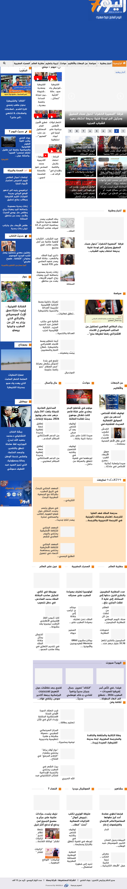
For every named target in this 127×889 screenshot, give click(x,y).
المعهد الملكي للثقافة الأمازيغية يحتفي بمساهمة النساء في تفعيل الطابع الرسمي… (57, 550)
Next (120, 96)
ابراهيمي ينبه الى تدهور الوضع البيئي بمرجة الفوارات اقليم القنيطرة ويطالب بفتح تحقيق (15, 195)
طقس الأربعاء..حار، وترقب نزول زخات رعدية (15, 227)
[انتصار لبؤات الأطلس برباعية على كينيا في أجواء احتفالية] (55, 114)
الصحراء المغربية (22, 63)
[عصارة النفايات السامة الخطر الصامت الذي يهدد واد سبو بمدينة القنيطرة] (16, 359)
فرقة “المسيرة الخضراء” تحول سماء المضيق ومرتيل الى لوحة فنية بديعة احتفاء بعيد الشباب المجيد (96, 119)
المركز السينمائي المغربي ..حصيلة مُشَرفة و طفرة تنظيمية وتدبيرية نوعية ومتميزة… (57, 736)
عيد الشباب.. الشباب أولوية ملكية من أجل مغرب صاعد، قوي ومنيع (47, 243)
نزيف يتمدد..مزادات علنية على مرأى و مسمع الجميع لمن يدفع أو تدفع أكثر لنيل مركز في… (46, 821)
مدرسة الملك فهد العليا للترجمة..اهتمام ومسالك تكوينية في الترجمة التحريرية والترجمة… (104, 517)
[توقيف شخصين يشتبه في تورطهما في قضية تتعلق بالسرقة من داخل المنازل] (85, 450)
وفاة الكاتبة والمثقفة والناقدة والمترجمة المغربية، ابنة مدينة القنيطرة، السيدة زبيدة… (104, 739)
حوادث (63, 63)
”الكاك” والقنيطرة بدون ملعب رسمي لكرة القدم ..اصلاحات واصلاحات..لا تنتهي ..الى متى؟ (16, 109)
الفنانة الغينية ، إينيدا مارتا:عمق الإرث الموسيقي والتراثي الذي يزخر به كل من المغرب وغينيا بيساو (16, 318)
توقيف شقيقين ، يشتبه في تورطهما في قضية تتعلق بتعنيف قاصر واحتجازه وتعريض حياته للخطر (82, 191)
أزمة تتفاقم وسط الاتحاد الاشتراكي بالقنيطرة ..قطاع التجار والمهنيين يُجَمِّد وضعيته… (57, 347)
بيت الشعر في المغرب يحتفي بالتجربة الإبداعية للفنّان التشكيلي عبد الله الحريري (55, 773)
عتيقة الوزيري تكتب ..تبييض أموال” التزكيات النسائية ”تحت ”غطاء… (79, 819)
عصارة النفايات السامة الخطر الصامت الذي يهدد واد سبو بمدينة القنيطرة (16, 381)
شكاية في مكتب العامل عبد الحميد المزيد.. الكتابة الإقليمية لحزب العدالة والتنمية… (57, 328)
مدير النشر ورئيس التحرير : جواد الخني (97, 880)
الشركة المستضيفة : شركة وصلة (60, 880)
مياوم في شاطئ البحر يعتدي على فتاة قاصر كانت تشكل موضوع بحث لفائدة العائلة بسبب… (79, 415)
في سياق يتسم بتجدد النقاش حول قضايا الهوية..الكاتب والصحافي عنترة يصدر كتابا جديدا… (56, 514)
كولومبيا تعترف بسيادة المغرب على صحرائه (79, 594)
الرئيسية (117, 63)
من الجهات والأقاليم (77, 63)
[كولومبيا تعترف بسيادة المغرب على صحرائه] (79, 580)
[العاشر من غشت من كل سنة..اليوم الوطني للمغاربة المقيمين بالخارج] (118, 611)
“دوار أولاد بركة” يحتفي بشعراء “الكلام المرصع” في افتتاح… (47, 754)
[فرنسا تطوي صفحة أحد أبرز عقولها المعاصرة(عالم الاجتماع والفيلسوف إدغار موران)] (112, 802)
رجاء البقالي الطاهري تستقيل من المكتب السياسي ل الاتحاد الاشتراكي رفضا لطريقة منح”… (103, 330)
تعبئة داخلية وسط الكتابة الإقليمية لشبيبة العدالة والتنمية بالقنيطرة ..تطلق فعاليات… (56, 308)
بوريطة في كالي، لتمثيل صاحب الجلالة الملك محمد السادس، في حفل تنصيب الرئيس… (46, 599)
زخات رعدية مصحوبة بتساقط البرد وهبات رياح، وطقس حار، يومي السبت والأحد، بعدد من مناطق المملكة (15, 212)
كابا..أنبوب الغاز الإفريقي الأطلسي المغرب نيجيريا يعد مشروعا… (49, 622)
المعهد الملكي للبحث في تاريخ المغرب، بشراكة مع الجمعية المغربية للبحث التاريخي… (55, 494)
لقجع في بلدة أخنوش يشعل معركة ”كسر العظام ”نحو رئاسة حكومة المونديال (55, 367)
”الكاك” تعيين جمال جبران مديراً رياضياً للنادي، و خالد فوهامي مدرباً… (79, 693)
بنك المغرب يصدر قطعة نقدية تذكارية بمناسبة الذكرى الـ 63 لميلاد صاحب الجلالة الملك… (55, 225)
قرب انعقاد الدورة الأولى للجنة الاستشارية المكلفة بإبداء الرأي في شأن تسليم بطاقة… (56, 717)
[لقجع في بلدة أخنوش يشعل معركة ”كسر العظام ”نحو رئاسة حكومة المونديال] (67, 364)
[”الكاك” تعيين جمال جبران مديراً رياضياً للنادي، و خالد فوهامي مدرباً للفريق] (79, 676)
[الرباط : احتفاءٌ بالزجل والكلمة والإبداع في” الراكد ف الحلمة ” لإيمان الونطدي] (55, 148)
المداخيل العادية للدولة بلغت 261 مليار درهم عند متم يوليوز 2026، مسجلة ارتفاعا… (46, 413)
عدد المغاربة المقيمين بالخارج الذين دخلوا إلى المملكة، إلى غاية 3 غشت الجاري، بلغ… (112, 597)
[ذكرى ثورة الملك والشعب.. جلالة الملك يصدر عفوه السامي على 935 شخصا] (67, 259)
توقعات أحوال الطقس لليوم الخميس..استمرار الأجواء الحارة (16, 181)
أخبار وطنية (106, 63)
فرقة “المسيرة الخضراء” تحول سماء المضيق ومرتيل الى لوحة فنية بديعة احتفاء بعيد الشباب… (104, 247)
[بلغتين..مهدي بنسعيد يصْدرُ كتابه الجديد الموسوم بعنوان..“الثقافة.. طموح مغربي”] (8, 246)
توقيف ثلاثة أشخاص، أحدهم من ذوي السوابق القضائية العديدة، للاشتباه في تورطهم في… (112, 420)
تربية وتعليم (51, 63)
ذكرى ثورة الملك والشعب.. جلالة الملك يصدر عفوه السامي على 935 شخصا (114, 150)
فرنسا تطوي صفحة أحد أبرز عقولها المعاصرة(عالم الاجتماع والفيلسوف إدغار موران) (112, 821)
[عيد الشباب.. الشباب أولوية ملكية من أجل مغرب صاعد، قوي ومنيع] (67, 242)
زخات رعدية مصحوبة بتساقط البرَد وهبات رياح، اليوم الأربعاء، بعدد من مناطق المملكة (83, 149)
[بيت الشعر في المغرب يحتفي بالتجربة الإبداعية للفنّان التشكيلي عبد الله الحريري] (67, 770)
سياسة (92, 63)
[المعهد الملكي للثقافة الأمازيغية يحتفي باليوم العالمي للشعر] (67, 531)
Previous (71, 96)
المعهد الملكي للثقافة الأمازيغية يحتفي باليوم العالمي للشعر (49, 532)
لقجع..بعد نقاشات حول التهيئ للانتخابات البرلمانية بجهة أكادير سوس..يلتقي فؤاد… (49, 693)
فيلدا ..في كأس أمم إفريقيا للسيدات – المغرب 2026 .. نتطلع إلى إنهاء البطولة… (110, 693)
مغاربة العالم (37, 63)
